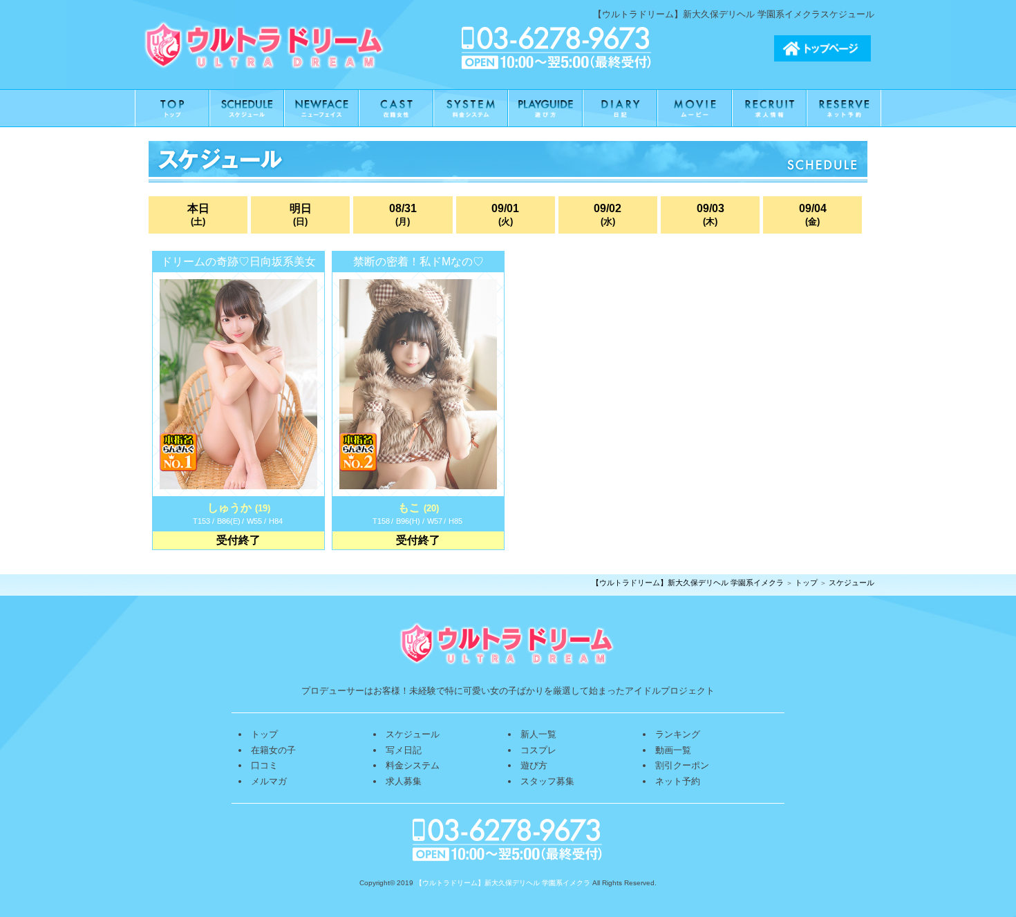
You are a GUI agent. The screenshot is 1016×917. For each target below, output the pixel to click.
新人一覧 (538, 734)
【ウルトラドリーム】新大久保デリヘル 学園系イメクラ (688, 583)
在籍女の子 (273, 750)
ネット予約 (677, 781)
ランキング (677, 734)
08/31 (403, 215)
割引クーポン (682, 765)
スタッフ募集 (547, 781)
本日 (198, 215)
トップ (806, 583)
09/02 (607, 215)
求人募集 (404, 781)
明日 (301, 215)
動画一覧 (673, 750)
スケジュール (851, 583)
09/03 (710, 215)
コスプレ (538, 750)
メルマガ (269, 781)
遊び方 (533, 765)
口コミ (264, 765)
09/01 (505, 215)
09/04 (813, 215)
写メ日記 (404, 750)
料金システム (413, 765)
